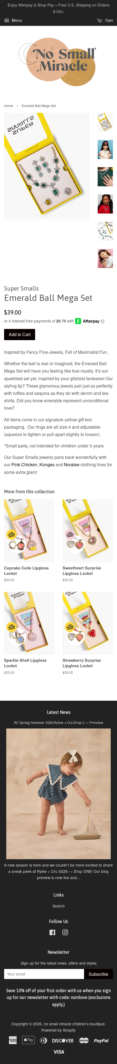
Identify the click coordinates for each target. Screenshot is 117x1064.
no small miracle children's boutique (74, 1023)
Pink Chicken (24, 464)
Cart (108, 20)
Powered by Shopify (58, 1030)
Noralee (71, 464)
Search (59, 905)
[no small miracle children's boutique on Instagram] (65, 933)
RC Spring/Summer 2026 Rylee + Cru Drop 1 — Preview (58, 722)
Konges (46, 464)
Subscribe (98, 974)
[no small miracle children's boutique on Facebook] (52, 933)
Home (8, 105)
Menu (16, 20)
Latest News (58, 712)
